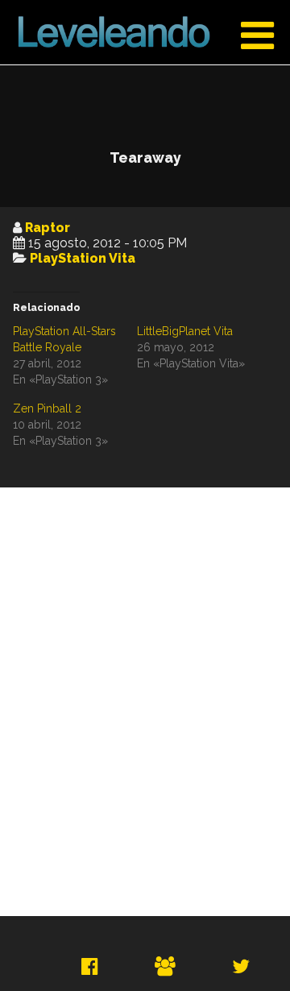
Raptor (47, 227)
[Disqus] (145, 701)
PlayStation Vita (82, 258)
